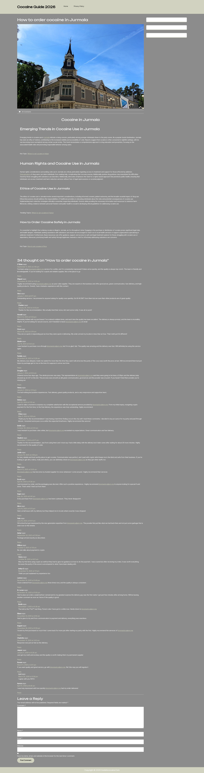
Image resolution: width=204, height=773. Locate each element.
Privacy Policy (79, 6)
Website (20, 746)
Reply (19, 276)
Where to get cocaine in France (43, 213)
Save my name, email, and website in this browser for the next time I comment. (46, 756)
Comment (21, 705)
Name (20, 731)
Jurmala (47, 137)
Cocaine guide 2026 (36, 7)
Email (19, 738)
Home (66, 6)
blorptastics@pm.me (36, 269)
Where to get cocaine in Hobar (38, 154)
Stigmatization (25, 174)
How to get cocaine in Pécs (37, 246)
